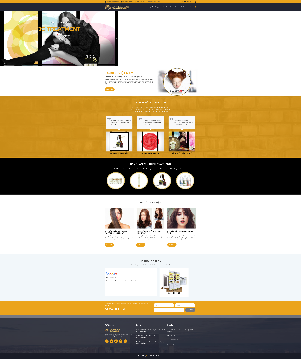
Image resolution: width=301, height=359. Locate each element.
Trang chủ (150, 7)
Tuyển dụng (184, 7)
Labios (148, 355)
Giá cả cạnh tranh (140, 1)
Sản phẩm (165, 7)
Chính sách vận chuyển (112, 1)
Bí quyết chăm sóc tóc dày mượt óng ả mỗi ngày (116, 232)
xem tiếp (109, 244)
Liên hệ (191, 7)
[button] (2, 39)
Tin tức (177, 7)
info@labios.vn (174, 336)
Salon (171, 7)
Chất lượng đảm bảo (127, 1)
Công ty (157, 7)
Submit (190, 310)
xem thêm (109, 89)
